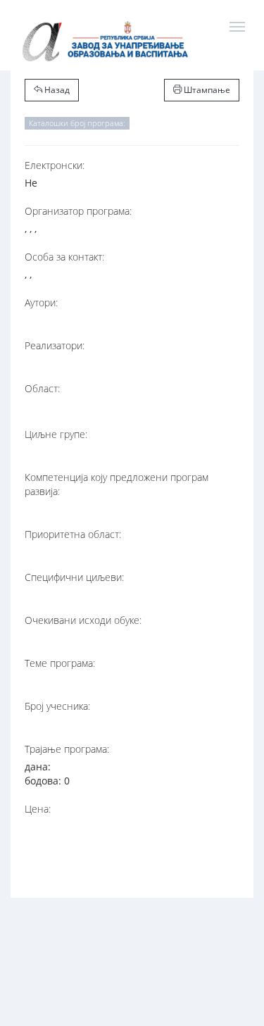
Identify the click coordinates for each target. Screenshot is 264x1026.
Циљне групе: (56, 434)
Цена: (38, 808)
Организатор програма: (78, 211)
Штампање (206, 90)
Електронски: (54, 165)
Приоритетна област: (73, 534)
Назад (56, 90)
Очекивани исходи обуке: (83, 620)
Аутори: (41, 302)
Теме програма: (60, 663)
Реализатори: (54, 345)
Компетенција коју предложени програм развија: (116, 484)
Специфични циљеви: (74, 577)
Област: (42, 388)
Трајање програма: (67, 749)
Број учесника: (57, 706)
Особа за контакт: (64, 256)
